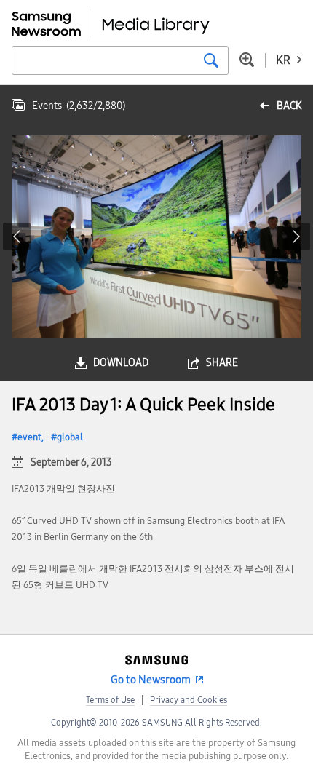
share (222, 363)
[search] (211, 60)
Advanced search (246, 59)
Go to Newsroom (151, 679)
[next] (296, 236)
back (289, 106)
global (70, 437)
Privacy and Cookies (188, 700)
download (120, 363)
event (29, 437)
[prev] (17, 236)
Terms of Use (110, 700)
